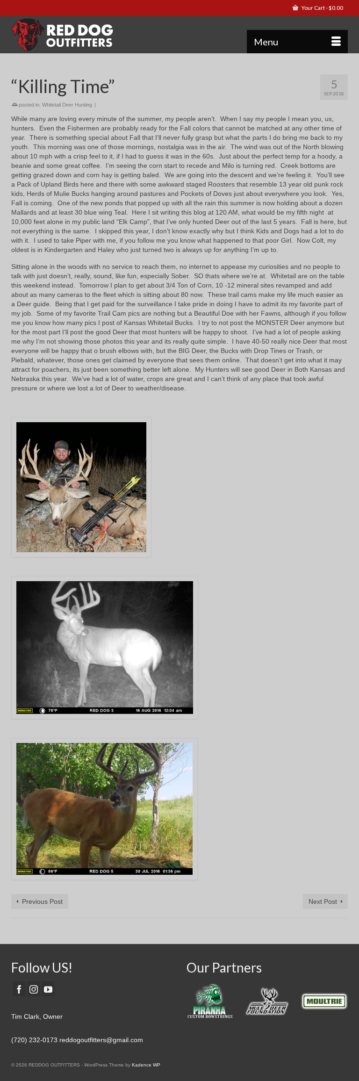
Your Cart (322, 7)
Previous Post (42, 901)
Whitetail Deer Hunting (67, 105)
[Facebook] (19, 988)
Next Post (323, 901)
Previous (195, 1003)
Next (339, 1003)
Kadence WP (146, 1064)
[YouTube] (48, 988)
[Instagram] (33, 988)
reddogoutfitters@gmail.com (101, 1040)
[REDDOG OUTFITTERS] (179, 34)
